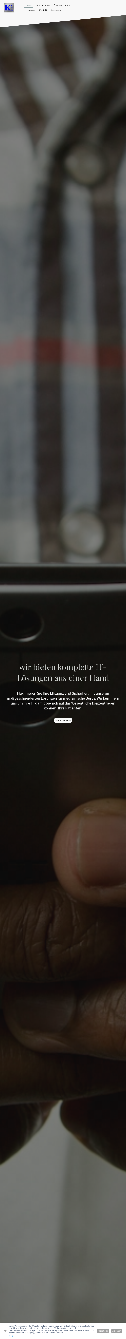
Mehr (11, 1336)
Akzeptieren (103, 1331)
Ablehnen (116, 1331)
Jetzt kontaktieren (63, 720)
